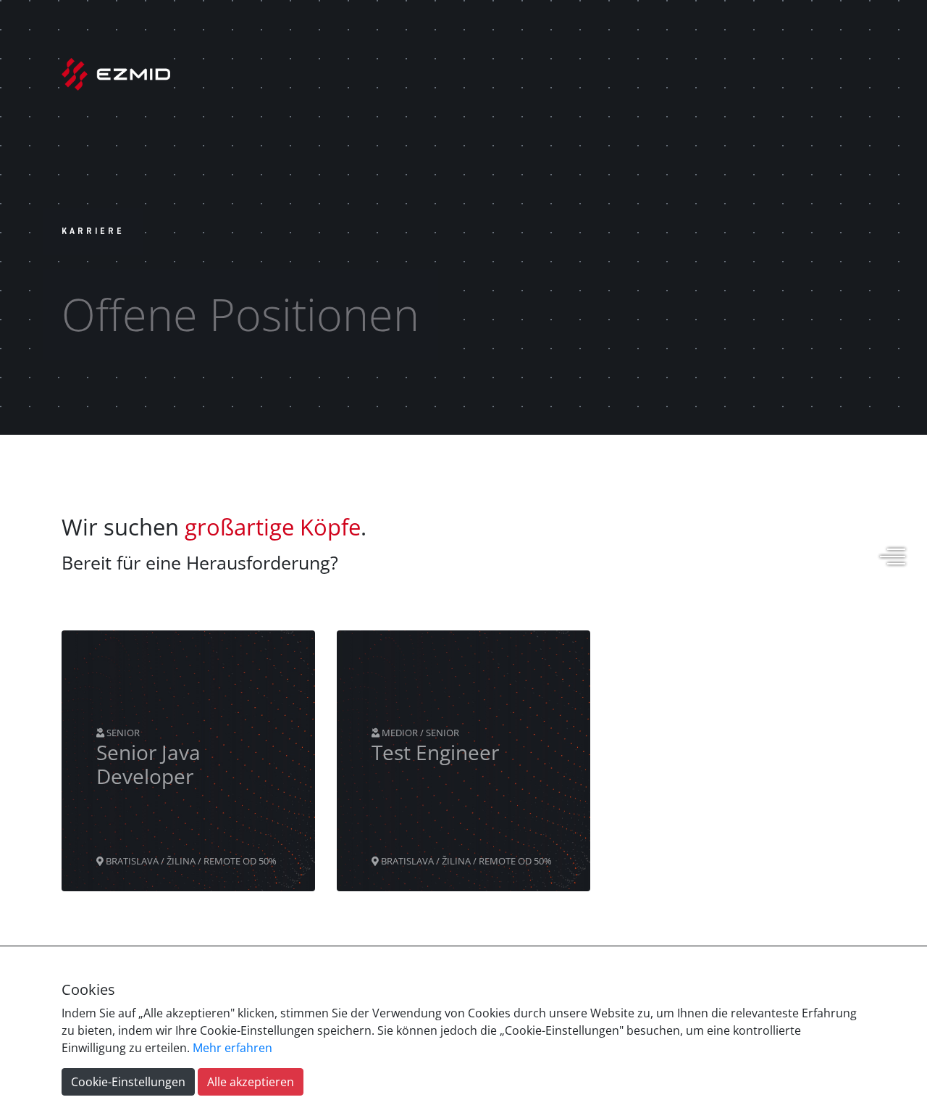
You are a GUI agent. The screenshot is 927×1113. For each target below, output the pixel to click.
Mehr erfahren (232, 1048)
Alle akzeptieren (250, 1082)
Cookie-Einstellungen (128, 1082)
